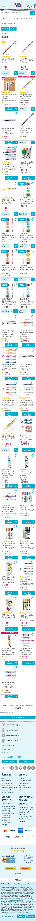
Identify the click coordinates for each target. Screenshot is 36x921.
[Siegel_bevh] (8, 860)
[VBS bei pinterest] (20, 768)
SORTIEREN (5, 37)
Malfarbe (16, 18)
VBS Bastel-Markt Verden (9, 788)
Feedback (27, 761)
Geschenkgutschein (25, 781)
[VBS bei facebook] (12, 768)
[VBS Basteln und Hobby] (18, 5)
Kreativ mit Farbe (7, 18)
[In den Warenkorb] (16, 73)
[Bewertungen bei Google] (18, 850)
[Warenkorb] (33, 7)
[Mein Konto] (28, 7)
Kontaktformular (9, 761)
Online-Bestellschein (8, 804)
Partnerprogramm (7, 783)
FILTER (4, 33)
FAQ (20, 790)
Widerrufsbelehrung (8, 813)
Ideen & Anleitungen (25, 788)
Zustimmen (30, 916)
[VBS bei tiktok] (29, 768)
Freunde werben (24, 783)
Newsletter (22, 785)
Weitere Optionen (7, 916)
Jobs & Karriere (6, 781)
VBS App (4, 825)
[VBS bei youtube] (25, 768)
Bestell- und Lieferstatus (26, 819)
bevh (8, 856)
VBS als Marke (6, 785)
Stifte (22, 18)
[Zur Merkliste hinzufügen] (15, 42)
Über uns (4, 778)
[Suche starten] (32, 12)
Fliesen (4, 28)
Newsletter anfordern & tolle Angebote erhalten (18, 707)
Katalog (21, 778)
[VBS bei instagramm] (16, 768)
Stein (12, 28)
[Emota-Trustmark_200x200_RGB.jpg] (29, 859)
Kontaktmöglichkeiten (25, 817)
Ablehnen (21, 916)
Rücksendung (6, 811)
